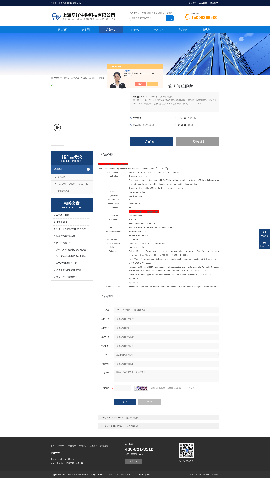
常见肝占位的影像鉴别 (66, 277)
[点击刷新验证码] (141, 388)
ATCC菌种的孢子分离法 (67, 263)
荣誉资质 (104, 446)
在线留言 (203, 3)
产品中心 (110, 29)
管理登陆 (215, 474)
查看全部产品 (63, 191)
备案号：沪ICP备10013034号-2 (123, 474)
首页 (66, 78)
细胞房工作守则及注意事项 (69, 270)
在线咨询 (133, 461)
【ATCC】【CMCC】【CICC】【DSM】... (106, 78)
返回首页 (192, 3)
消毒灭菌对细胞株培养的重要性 (71, 256)
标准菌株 (82, 78)
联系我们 (214, 3)
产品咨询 (151, 141)
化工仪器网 (204, 474)
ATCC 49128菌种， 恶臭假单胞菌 (123, 417)
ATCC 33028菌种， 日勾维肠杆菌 (123, 426)
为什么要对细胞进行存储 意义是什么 (73, 249)
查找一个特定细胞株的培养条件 (71, 229)
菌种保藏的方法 (63, 242)
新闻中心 (134, 29)
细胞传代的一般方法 (65, 236)
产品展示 (72, 446)
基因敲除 (61, 177)
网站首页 (62, 29)
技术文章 (158, 29)
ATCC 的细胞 (62, 215)
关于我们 (86, 29)
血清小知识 (61, 222)
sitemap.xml (144, 474)
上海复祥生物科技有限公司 (70, 3)
